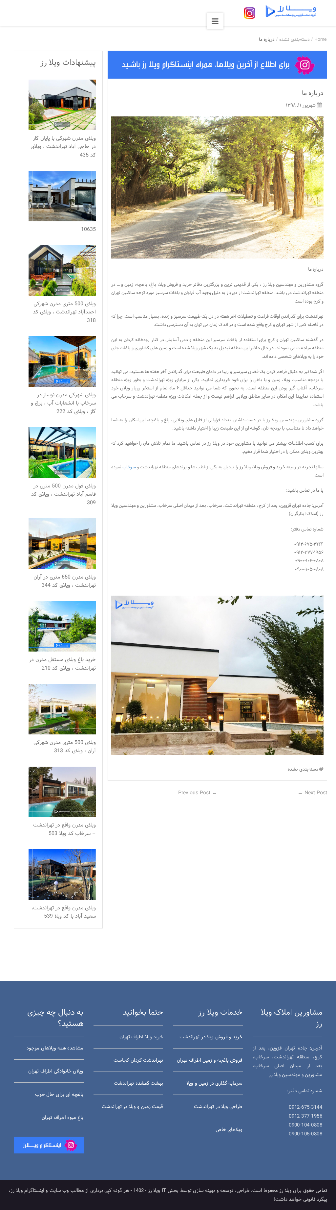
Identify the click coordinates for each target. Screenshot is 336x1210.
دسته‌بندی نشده (294, 39)
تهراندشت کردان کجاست (138, 1060)
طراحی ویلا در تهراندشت (218, 1107)
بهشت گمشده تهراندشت (138, 1083)
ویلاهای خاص (229, 1130)
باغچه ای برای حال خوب (59, 1095)
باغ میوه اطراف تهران (62, 1118)
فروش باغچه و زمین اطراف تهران (209, 1060)
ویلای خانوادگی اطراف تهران (55, 1071)
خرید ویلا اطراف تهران (141, 1037)
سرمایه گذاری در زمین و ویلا (214, 1083)
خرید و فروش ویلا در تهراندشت (210, 1037)
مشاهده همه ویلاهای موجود (55, 1048)
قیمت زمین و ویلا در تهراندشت (132, 1107)
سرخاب (129, 467)
